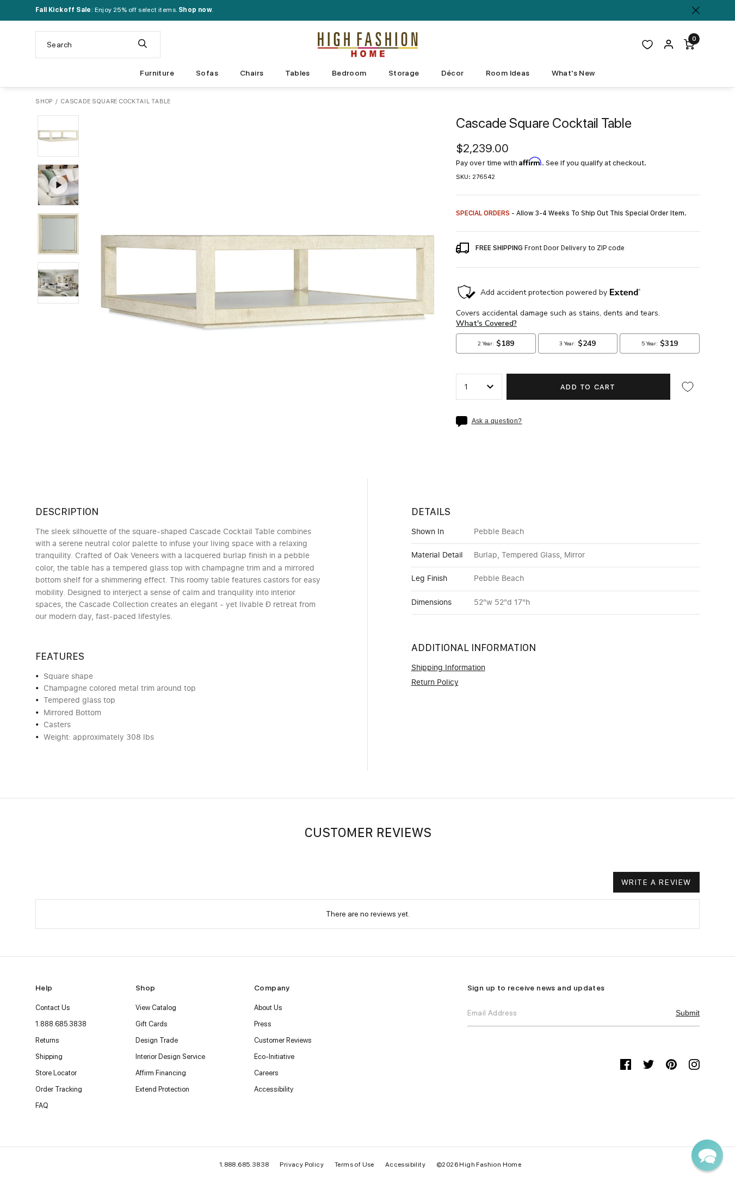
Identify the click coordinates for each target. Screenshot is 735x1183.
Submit (688, 1012)
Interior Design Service (170, 1056)
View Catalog (155, 1008)
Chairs (251, 73)
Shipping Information (448, 668)
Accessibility (273, 1089)
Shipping (49, 1056)
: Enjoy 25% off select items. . (124, 10)
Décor (452, 73)
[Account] (668, 45)
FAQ (41, 1105)
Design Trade (156, 1040)
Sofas (207, 73)
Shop (44, 101)
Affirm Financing (160, 1073)
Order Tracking (58, 1089)
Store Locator (56, 1073)
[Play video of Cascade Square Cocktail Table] (58, 185)
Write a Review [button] (656, 882)
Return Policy (435, 683)
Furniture (157, 73)
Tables (297, 73)
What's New (573, 73)
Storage (403, 73)
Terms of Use (354, 1164)
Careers (266, 1073)
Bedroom (349, 73)
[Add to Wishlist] (688, 387)
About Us (268, 1008)
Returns (47, 1040)
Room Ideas (508, 73)
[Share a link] (464, 421)
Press (262, 1024)
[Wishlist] (647, 44)
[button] (58, 136)
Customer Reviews (283, 1040)
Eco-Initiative (274, 1056)
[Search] (143, 45)
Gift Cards (151, 1024)
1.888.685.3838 (61, 1024)
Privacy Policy (302, 1164)
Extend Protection (162, 1089)
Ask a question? (497, 421)
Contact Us (52, 1008)
